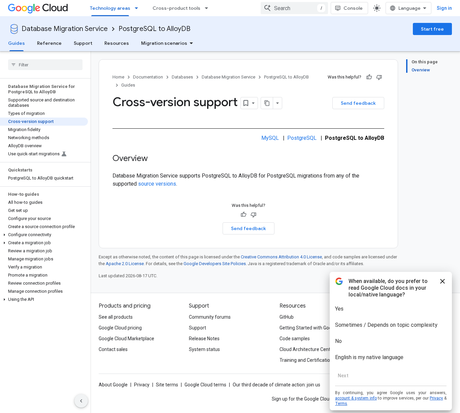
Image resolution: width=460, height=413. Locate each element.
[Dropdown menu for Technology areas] (138, 8)
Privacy (142, 384)
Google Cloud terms (205, 384)
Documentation (148, 77)
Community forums (210, 317)
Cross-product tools (176, 8)
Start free (432, 29)
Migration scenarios (164, 43)
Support (83, 43)
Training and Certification (306, 360)
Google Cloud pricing (120, 327)
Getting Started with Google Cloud (315, 327)
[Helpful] (369, 77)
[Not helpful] (379, 77)
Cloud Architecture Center (307, 349)
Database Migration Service (65, 29)
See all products (116, 317)
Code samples (295, 338)
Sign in (444, 8)
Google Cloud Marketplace (126, 338)
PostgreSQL (302, 138)
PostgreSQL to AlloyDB (154, 29)
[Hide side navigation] (81, 401)
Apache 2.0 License (125, 263)
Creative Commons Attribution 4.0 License (281, 256)
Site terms (167, 384)
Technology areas (110, 8)
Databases (182, 77)
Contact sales (113, 349)
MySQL (270, 138)
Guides (16, 43)
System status (204, 349)
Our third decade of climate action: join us (276, 384)
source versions (157, 184)
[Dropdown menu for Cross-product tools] (208, 8)
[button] (44, 235)
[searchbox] (45, 64)
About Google (113, 384)
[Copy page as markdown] (267, 103)
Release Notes (204, 338)
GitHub (287, 317)
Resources (116, 43)
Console (353, 8)
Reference (49, 43)
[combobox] (294, 8)
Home (118, 77)
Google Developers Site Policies (215, 263)
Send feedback (358, 103)
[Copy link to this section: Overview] (154, 159)
